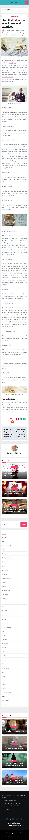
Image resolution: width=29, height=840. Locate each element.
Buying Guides (6, 558)
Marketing (5, 643)
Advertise (18, 837)
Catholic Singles (7, 77)
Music (3, 651)
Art (3, 541)
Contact (25, 837)
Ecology (4, 582)
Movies (4, 647)
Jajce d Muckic (11, 30)
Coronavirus (5, 574)
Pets (3, 664)
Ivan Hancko (9, 473)
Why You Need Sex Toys (14, 491)
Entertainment (6, 590)
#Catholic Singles (20, 33)
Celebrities (5, 570)
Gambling (5, 615)
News (3, 660)
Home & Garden (6, 627)
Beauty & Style (6, 545)
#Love (4, 35)
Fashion (4, 603)
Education (5, 586)
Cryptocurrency (6, 578)
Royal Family (5, 668)
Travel (4, 688)
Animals (4, 537)
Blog (3, 550)
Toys (3, 684)
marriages (13, 63)
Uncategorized (6, 692)
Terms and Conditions (8, 837)
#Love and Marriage (11, 35)
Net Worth (5, 656)
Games (4, 619)
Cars (3, 566)
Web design (5, 700)
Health (4, 623)
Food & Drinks (6, 611)
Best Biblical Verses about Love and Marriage (13, 23)
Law (3, 631)
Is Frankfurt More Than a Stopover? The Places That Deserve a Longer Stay (14, 782)
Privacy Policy (19, 833)
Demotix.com (14, 823)
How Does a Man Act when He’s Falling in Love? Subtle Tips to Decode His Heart (14, 471)
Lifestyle (4, 635)
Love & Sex (14, 16)
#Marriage (20, 35)
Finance (4, 607)
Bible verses (13, 405)
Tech (3, 676)
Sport (3, 672)
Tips (3, 680)
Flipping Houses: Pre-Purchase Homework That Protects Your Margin (14, 731)
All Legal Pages (9, 833)
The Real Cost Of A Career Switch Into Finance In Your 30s (14, 765)
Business (4, 554)
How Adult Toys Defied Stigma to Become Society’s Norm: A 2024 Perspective (14, 509)
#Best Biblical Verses (9, 33)
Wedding (4, 705)
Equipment (5, 594)
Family (4, 598)
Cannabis (5, 562)
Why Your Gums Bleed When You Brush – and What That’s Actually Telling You (14, 748)
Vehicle (4, 696)
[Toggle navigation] (2, 2)
